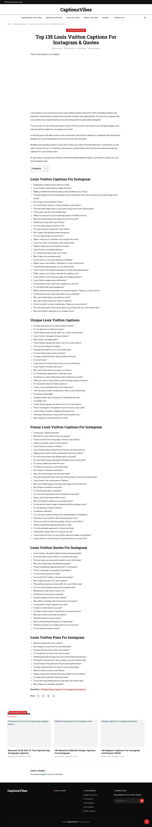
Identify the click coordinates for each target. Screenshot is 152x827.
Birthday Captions (54, 18)
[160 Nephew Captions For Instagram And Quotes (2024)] (123, 733)
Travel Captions (90, 18)
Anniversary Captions (32, 18)
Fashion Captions (89, 811)
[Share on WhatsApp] (53, 696)
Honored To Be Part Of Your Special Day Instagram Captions (29, 752)
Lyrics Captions (88, 807)
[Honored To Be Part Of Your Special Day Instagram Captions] (29, 733)
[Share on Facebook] (43, 696)
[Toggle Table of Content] (44, 169)
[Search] (145, 18)
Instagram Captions (20, 24)
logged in (44, 774)
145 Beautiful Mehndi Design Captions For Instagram (75, 752)
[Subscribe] (142, 801)
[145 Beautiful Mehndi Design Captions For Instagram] (76, 733)
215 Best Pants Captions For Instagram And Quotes (63, 689)
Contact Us (119, 18)
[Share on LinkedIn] (48, 696)
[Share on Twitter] (38, 696)
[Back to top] (146, 821)
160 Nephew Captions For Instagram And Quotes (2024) (120, 752)
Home (9, 24)
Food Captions (72, 18)
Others (105, 18)
